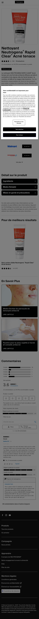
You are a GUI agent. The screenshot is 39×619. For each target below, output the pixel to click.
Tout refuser (19, 135)
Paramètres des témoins (19, 122)
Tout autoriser (19, 129)
